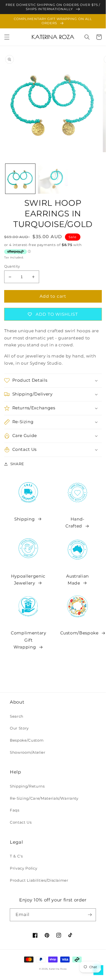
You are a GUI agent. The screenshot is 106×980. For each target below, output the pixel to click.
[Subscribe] (90, 914)
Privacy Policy (23, 868)
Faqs (14, 810)
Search (16, 716)
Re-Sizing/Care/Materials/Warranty (44, 798)
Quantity (12, 266)
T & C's (16, 856)
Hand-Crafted (74, 523)
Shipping (24, 519)
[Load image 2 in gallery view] (53, 179)
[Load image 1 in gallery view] (20, 179)
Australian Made (77, 580)
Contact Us (21, 822)
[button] (7, 37)
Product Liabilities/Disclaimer (39, 880)
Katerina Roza (58, 968)
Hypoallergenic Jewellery (28, 580)
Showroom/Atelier (27, 752)
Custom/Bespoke (79, 632)
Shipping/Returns (27, 786)
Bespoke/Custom (27, 740)
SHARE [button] (17, 463)
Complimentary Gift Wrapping (28, 639)
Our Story (19, 728)
